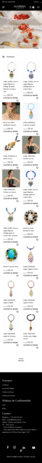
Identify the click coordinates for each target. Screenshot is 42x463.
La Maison (5, 385)
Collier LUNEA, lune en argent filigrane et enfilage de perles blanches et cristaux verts (10, 86)
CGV (3, 405)
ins (12, 448)
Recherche (10, 57)
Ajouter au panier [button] (10, 98)
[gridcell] (21, 418)
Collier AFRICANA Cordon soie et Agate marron (30, 336)
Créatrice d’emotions (8, 396)
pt (19, 451)
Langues (36, 2)
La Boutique (14, 43)
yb (31, 448)
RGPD (4, 409)
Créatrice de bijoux (8, 392)
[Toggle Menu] (3, 7)
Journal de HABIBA (8, 388)
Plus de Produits (21, 359)
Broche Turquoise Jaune (10, 267)
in (21, 448)
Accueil (6, 43)
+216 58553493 (9, 2)
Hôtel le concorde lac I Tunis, (17, 422)
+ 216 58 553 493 (16, 417)
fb (6, 448)
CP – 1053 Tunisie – (8, 425)
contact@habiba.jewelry (14, 420)
